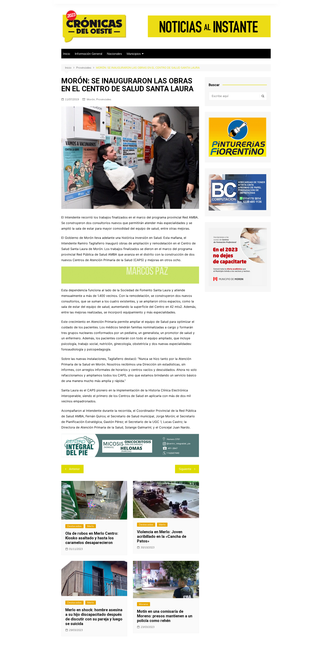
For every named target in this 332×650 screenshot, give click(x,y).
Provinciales (103, 99)
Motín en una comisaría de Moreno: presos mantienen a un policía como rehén (164, 616)
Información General (88, 54)
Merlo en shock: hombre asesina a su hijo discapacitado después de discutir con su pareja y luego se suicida (93, 617)
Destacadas (74, 526)
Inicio (66, 54)
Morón (91, 99)
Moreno (143, 604)
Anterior (74, 469)
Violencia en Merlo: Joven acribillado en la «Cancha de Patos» (161, 536)
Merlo (90, 526)
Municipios (134, 54)
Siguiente (185, 469)
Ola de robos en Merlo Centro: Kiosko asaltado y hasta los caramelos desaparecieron (91, 538)
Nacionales (114, 54)
